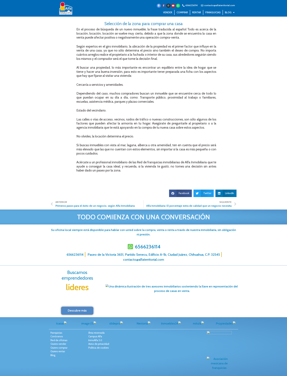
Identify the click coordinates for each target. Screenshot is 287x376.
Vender (167, 12)
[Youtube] (173, 6)
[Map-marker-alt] (159, 6)
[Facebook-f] (164, 6)
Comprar (182, 12)
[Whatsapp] (178, 6)
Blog (228, 12)
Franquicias (213, 12)
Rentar (196, 12)
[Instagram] (168, 6)
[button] (180, 193)
